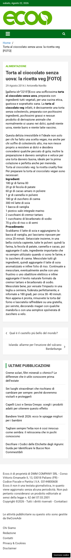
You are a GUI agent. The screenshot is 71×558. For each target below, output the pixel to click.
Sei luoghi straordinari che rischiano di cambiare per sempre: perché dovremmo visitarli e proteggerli (31, 392)
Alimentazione (16, 66)
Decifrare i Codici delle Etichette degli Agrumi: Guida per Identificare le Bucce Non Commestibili (35, 448)
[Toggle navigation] (8, 33)
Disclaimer (9, 548)
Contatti (8, 538)
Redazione (9, 533)
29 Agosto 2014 (15, 85)
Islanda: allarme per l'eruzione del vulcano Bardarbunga (35, 347)
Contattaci (60, 501)
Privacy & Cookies (14, 543)
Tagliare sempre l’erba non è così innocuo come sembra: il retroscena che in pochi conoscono (32, 432)
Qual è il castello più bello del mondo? (33, 333)
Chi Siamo (9, 528)
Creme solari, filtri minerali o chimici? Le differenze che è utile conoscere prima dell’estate (31, 376)
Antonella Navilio (36, 85)
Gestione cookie (61, 555)
